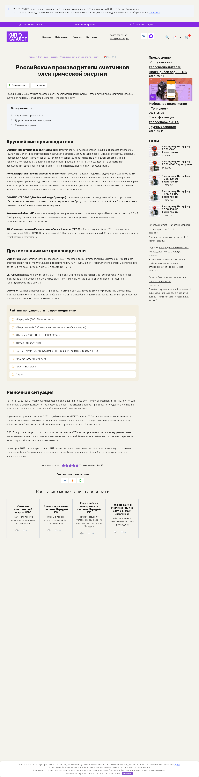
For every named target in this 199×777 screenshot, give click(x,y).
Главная (32, 57)
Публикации (61, 37)
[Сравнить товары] (174, 37)
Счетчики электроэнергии (88, 57)
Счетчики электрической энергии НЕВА (23, 509)
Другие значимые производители (33, 120)
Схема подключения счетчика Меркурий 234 (56, 509)
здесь (177, 764)
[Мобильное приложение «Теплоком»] (170, 89)
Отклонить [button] (154, 12)
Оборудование (67, 57)
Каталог (46, 37)
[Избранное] (180, 37)
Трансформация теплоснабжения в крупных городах (164, 122)
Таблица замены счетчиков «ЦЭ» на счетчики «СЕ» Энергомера (122, 509)
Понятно (127, 773)
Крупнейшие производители (30, 115)
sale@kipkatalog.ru (119, 38)
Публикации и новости (47, 57)
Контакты (91, 37)
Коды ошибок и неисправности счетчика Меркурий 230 (89, 508)
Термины (77, 37)
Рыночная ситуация (25, 125)
